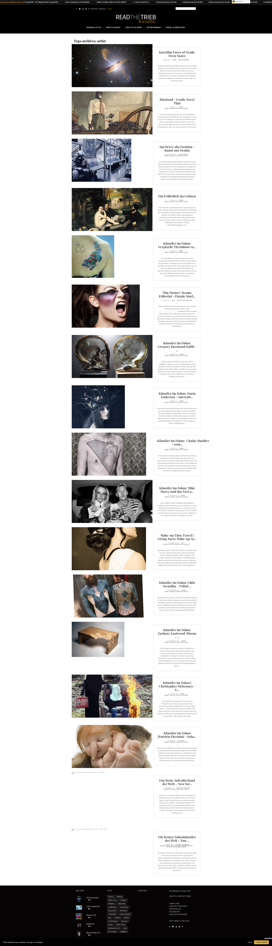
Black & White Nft (93, 933)
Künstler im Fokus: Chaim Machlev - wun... (183, 442)
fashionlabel (112, 914)
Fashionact (123, 910)
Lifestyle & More (133, 27)
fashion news (112, 900)
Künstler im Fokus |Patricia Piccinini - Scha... (177, 735)
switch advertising (180, 896)
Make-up (187, 544)
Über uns (174, 904)
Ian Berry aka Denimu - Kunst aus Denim (177, 148)
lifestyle (126, 917)
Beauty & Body (113, 27)
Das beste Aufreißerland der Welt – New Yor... (177, 782)
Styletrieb (118, 917)
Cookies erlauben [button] (261, 942)
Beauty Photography (184, 300)
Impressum (175, 909)
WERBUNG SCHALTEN (180, 891)
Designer (123, 900)
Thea (173, 300)
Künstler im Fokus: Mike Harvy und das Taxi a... (177, 490)
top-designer (112, 931)
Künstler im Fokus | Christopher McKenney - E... (177, 686)
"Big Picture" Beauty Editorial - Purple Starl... (177, 294)
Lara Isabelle (183, 154)
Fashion (110, 896)
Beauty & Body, (168, 544)
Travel (186, 789)
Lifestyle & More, (170, 789)
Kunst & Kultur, (170, 108)
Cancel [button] (250, 942)
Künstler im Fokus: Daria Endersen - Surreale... (177, 395)
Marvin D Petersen (183, 788)
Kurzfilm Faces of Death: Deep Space (177, 54)
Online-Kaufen (120, 924)
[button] (43, 942)
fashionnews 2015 (114, 928)
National (119, 896)
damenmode (112, 910)
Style (109, 917)
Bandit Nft (90, 924)
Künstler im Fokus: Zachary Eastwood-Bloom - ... (177, 633)
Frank (174, 60)
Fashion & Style (93, 27)
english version (178, 914)
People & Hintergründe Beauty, (181, 846)
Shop (125, 928)
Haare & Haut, (179, 544)
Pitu (182, 543)
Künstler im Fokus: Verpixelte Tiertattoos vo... (177, 245)
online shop (121, 903)
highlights (123, 931)
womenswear (124, 907)
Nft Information (92, 897)
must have (124, 921)
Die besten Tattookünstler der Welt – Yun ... (177, 839)
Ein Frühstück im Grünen (177, 196)
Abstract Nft (91, 915)
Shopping (111, 903)
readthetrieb (112, 907)
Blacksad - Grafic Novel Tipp (177, 101)
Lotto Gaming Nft (93, 906)
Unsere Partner (178, 906)
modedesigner (113, 921)
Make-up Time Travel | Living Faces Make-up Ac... (177, 537)
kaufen (110, 924)
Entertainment (154, 27)
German (238, 1)
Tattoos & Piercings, (173, 847)
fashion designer (125, 914)
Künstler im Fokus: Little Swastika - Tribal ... (177, 584)
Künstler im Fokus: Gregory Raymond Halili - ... (177, 346)
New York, (180, 789)
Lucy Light (181, 740)
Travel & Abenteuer (175, 27)
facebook (174, 912)
